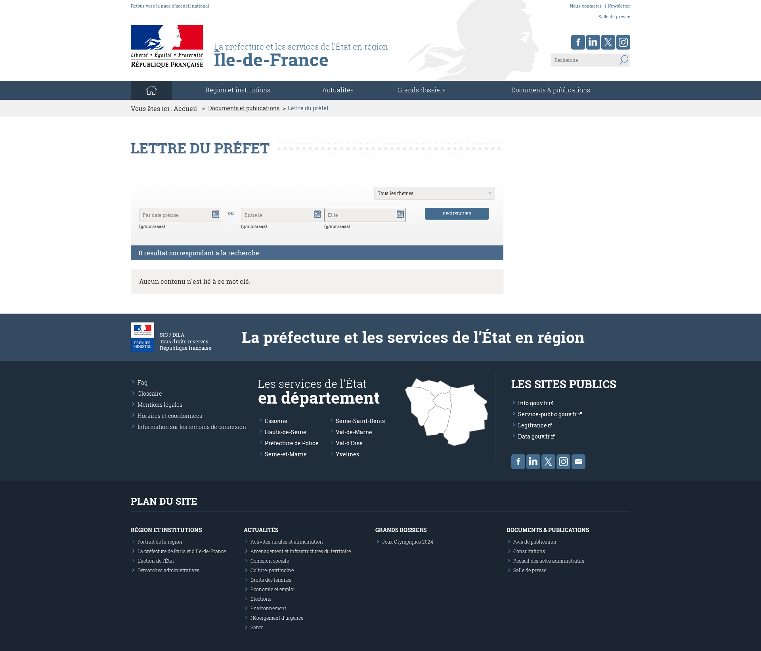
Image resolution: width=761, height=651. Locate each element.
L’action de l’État (156, 560)
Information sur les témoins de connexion (192, 427)
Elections (261, 598)
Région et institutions (166, 530)
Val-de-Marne (354, 432)
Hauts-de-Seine (285, 432)
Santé (256, 627)
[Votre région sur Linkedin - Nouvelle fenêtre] (593, 42)
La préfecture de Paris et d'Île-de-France (182, 551)
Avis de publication (534, 541)
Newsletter (619, 6)
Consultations (529, 551)
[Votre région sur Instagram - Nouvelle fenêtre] (623, 42)
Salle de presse (614, 16)
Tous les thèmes (395, 193)
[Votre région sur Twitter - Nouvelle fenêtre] (608, 42)
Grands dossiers (422, 90)
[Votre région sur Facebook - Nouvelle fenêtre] (578, 42)
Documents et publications (243, 108)
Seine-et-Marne (286, 454)
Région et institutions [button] (237, 90)
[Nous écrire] (578, 461)
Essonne (276, 421)
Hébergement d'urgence (276, 618)
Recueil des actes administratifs (548, 560)
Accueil (185, 108)
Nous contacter (586, 6)
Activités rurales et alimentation (286, 541)
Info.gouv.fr (533, 403)
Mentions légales (160, 404)
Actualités (338, 90)
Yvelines (347, 454)
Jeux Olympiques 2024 (407, 541)
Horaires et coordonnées (170, 415)
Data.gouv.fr (534, 436)
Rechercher (457, 213)
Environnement (268, 608)
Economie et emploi (272, 589)
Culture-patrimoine (272, 570)
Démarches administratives (168, 570)
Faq (142, 382)
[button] (215, 213)
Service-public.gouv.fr (548, 414)
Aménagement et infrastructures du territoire (300, 551)
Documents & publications (550, 90)
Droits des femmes (270, 579)
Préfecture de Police (292, 443)
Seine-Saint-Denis (360, 421)
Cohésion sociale (269, 560)
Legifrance (533, 425)
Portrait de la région (160, 541)
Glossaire (150, 393)
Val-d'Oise (349, 443)
